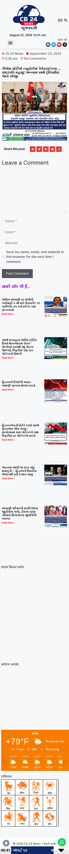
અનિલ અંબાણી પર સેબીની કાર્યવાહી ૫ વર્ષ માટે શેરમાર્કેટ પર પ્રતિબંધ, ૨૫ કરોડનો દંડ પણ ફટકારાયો (21, 304)
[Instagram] (64, 44)
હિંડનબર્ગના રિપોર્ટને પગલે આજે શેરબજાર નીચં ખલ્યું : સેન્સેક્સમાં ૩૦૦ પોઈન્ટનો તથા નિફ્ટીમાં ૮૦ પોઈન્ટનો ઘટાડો (20, 430)
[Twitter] (53, 44)
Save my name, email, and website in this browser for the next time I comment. (35, 257)
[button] (65, 20)
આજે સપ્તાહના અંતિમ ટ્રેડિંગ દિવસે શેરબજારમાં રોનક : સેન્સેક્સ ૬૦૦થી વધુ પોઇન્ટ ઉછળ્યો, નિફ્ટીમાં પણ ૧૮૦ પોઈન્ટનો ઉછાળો (19, 346)
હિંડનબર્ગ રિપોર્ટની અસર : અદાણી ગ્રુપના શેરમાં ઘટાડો (18, 383)
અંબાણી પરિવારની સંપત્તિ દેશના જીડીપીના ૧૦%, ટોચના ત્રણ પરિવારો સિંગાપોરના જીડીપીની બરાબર (20, 513)
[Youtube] (59, 44)
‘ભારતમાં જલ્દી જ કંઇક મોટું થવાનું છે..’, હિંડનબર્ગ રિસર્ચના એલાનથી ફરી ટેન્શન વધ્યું (19, 470)
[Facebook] (48, 44)
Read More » (8, 314)
